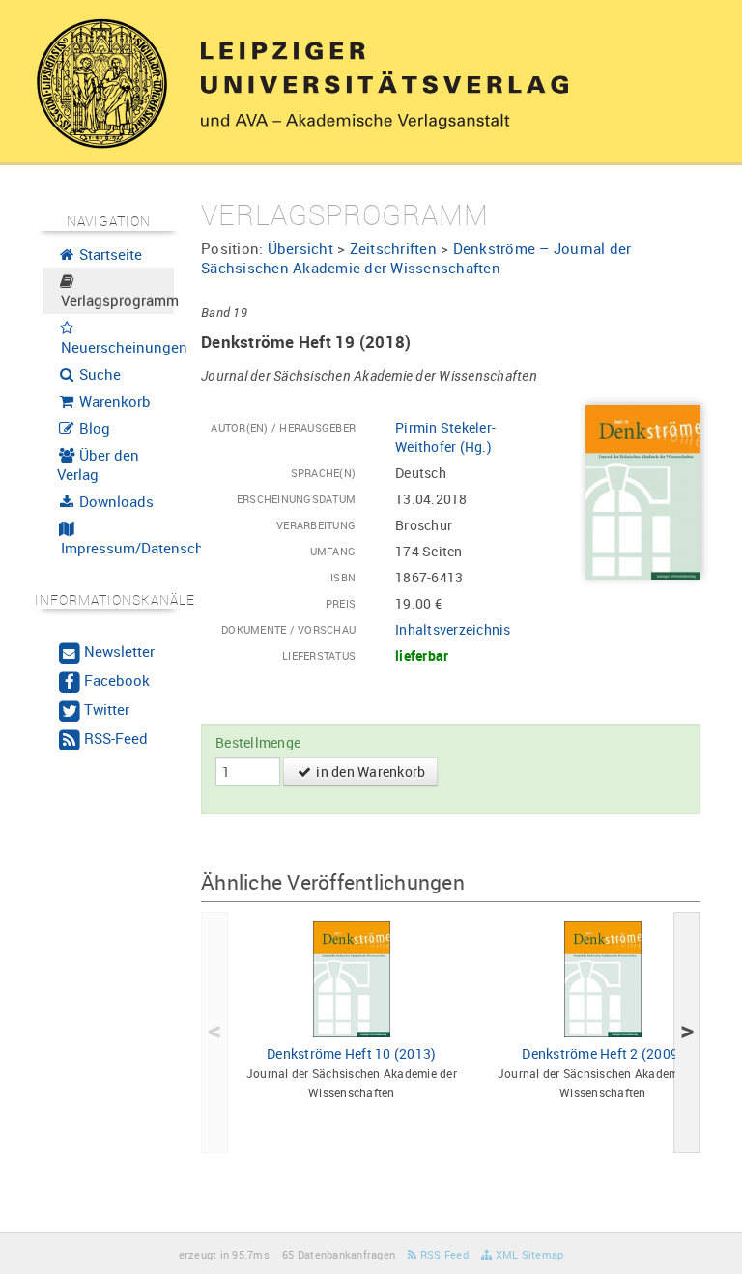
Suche (98, 373)
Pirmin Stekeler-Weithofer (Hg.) (445, 437)
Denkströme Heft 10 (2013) (351, 1053)
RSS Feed (443, 1254)
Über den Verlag (98, 464)
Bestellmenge (257, 742)
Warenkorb (113, 401)
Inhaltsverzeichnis (453, 629)
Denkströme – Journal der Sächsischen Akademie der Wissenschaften (416, 258)
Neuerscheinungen (116, 346)
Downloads (114, 501)
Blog (92, 428)
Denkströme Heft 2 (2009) (602, 1053)
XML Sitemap (527, 1254)
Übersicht (300, 248)
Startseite (108, 254)
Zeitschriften (393, 248)
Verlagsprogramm (116, 300)
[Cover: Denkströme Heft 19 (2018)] (642, 490)
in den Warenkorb (369, 771)
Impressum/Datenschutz (116, 547)
